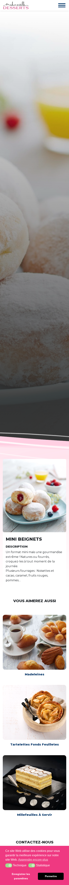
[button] (8, 865)
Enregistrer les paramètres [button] (21, 876)
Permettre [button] (51, 876)
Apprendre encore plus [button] (33, 859)
